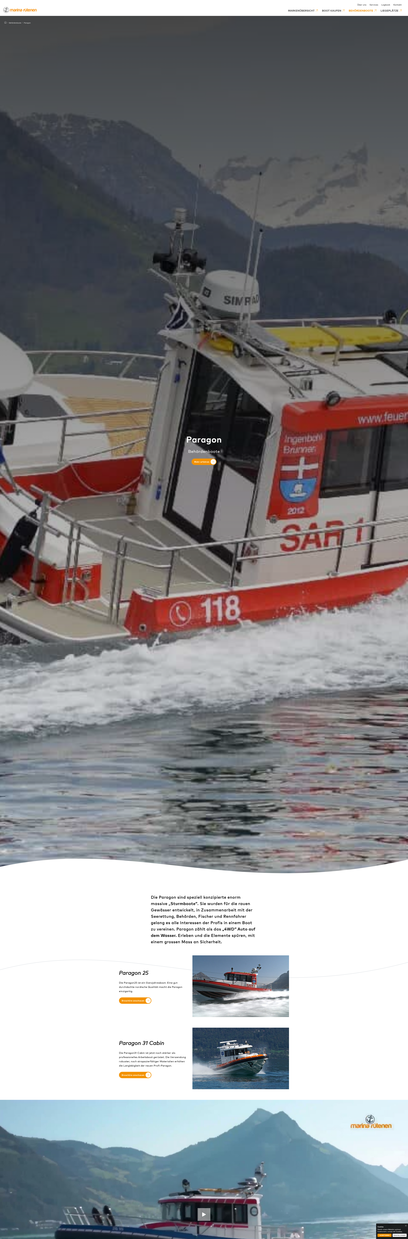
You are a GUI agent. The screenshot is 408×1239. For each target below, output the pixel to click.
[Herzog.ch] (5, 22)
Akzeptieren (385, 1235)
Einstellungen (400, 1235)
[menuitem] (303, 10)
